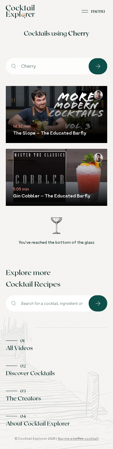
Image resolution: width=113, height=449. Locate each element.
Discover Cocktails (30, 372)
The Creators (23, 398)
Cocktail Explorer (20, 11)
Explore (98, 66)
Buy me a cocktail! (78, 438)
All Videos (19, 347)
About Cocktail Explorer (38, 423)
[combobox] (47, 66)
